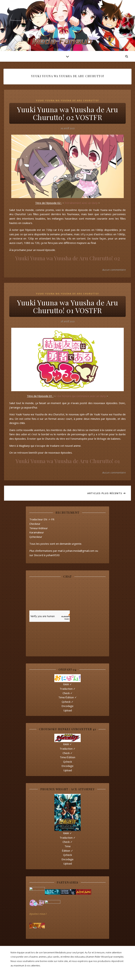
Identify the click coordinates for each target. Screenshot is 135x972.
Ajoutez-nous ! (38, 913)
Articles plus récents (105, 493)
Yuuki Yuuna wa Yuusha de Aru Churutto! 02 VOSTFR (67, 113)
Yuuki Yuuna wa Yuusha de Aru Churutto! (67, 100)
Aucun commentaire (114, 269)
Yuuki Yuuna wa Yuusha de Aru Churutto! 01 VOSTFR (67, 306)
